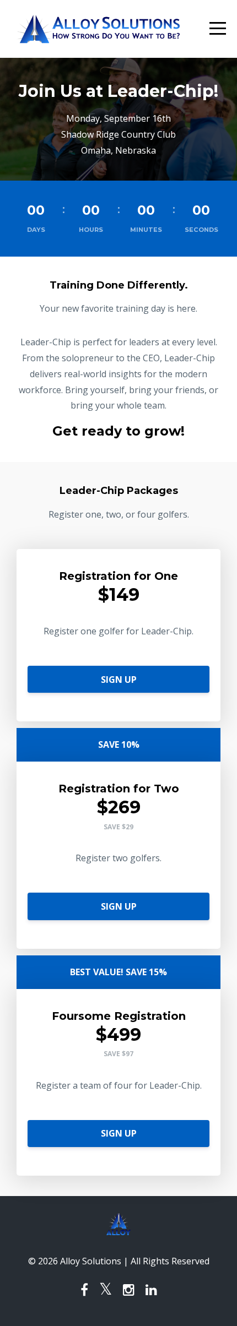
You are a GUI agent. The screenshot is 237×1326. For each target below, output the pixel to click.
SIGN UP (119, 679)
